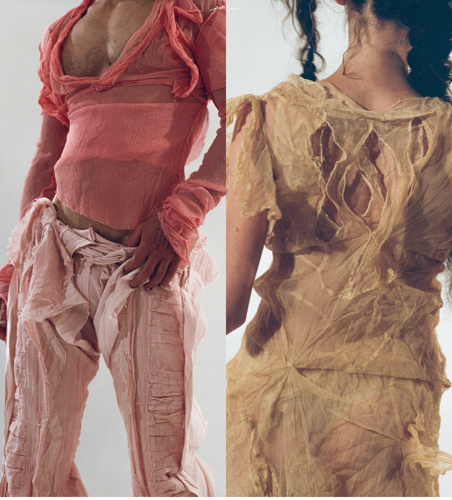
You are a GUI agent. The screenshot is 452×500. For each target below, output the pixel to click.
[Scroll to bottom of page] (226, 489)
